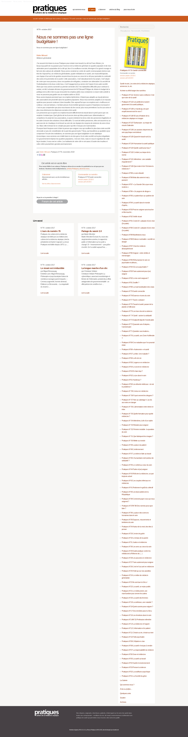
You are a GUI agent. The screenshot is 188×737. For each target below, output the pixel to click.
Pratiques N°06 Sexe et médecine (134, 654)
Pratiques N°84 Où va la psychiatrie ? (135, 267)
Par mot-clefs (135, 31)
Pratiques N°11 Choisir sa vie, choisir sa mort (137, 633)
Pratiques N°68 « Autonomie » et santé (135, 349)
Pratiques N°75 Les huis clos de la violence (137, 311)
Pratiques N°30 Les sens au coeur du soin (136, 547)
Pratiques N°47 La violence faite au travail (136, 454)
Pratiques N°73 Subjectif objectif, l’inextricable (138, 320)
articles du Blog (114, 9)
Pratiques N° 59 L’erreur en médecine (135, 391)
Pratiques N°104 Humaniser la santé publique (138, 144)
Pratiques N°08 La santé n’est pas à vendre (137, 646)
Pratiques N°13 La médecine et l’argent (135, 624)
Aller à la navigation (6, 1)
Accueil (35, 18)
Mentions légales (73, 730)
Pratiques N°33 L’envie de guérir (133, 534)
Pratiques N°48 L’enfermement (132, 449)
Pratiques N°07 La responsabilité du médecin (138, 650)
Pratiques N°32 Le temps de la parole (135, 538)
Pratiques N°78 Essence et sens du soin (136, 296)
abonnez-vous (84, 168)
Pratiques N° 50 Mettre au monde (133, 441)
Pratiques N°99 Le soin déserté (133, 173)
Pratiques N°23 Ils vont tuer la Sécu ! (134, 582)
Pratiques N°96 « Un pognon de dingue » (136, 191)
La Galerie (123, 680)
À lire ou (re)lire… (126, 689)
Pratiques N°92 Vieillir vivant (132, 216)
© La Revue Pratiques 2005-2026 (93, 730)
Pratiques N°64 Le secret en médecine (135, 367)
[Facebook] (40, 155)
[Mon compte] (149, 9)
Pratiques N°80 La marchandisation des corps (138, 287)
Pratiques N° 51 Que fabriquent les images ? (137, 436)
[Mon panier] (145, 9)
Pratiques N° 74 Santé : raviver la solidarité (137, 315)
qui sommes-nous (79, 9)
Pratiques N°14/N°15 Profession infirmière (136, 620)
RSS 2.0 (81, 730)
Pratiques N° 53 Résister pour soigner (135, 425)
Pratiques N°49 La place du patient (134, 445)
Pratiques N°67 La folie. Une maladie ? (135, 354)
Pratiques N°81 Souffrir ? (130, 282)
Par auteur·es (125, 31)
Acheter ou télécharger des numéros (50, 18)
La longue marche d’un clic (94, 268)
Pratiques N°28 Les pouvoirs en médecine (137, 558)
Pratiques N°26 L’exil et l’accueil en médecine (138, 567)
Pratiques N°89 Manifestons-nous (133, 235)
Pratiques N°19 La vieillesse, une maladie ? (137, 602)
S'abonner (46, 174)
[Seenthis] (42, 155)
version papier (86, 179)
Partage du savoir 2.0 (91, 231)
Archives (123, 702)
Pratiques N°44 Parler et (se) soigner (134, 469)
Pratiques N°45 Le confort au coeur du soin (137, 465)
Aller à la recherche (28, 1)
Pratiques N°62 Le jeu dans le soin (134, 375)
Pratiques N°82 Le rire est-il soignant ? (135, 278)
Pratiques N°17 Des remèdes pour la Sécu (137, 611)
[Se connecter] (152, 9)
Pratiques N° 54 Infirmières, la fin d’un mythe (137, 421)
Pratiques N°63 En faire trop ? (132, 371)
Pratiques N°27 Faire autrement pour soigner (137, 562)
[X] (44, 155)
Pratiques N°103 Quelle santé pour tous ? (136, 148)
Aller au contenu (17, 1)
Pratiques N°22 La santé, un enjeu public (136, 586)
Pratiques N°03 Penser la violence (134, 667)
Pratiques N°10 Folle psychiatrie (133, 637)
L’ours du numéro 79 (50, 231)
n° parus (92, 9)
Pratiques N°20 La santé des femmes (135, 598)
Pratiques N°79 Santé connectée (72, 18)
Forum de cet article (52, 201)
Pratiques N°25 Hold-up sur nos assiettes (136, 571)
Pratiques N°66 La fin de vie (131, 358)
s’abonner (101, 9)
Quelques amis (125, 693)
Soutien (123, 698)
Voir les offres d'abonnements (51, 183)
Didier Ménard (42, 55)
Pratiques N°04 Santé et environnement (136, 663)
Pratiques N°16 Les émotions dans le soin (136, 615)
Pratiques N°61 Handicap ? (131, 380)
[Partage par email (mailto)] (38, 155)
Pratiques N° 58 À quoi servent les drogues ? (137, 395)
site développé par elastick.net (111, 730)
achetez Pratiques (73, 168)
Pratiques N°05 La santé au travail (134, 659)
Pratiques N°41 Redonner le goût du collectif (137, 487)
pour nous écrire (129, 9)
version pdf (84, 181)
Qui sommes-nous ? (127, 685)
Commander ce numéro (87, 174)
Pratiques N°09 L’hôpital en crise (133, 641)
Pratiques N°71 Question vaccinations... (136, 331)
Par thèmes (145, 31)
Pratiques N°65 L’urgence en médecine (135, 362)
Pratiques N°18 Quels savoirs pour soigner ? (137, 606)
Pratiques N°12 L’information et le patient (136, 628)
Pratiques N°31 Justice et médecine (134, 542)
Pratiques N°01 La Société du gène (134, 676)
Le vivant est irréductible (52, 268)
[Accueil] (50, 9)
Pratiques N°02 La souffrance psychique (136, 672)
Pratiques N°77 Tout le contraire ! (133, 300)
